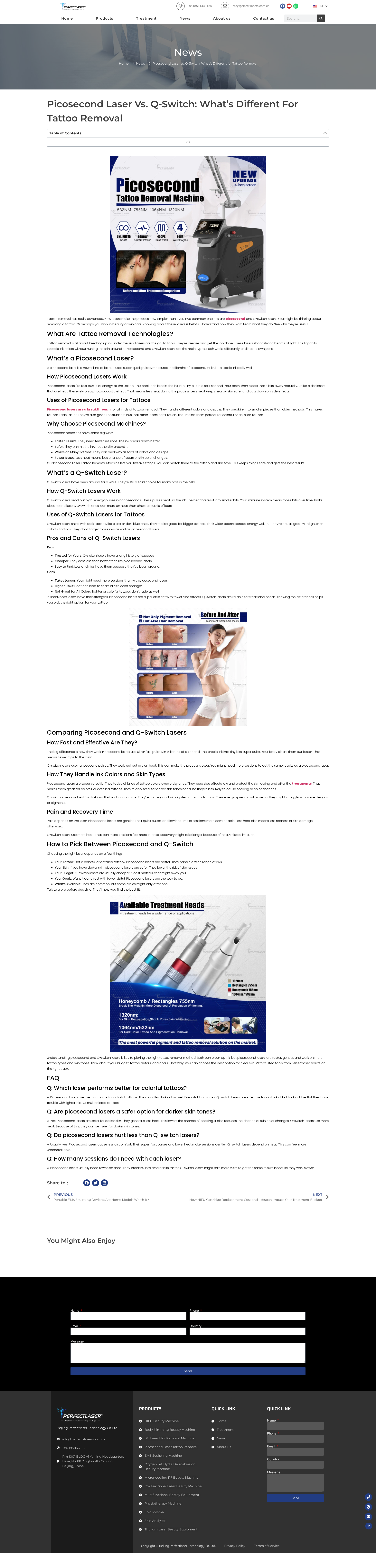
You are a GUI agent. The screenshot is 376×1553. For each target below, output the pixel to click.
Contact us (263, 18)
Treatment (146, 18)
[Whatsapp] (295, 6)
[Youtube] (289, 6)
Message (77, 1341)
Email (75, 1326)
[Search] (321, 18)
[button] (325, 133)
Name (75, 1310)
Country (196, 1326)
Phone (195, 1310)
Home (67, 18)
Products (104, 18)
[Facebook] (282, 6)
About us (221, 18)
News (185, 18)
